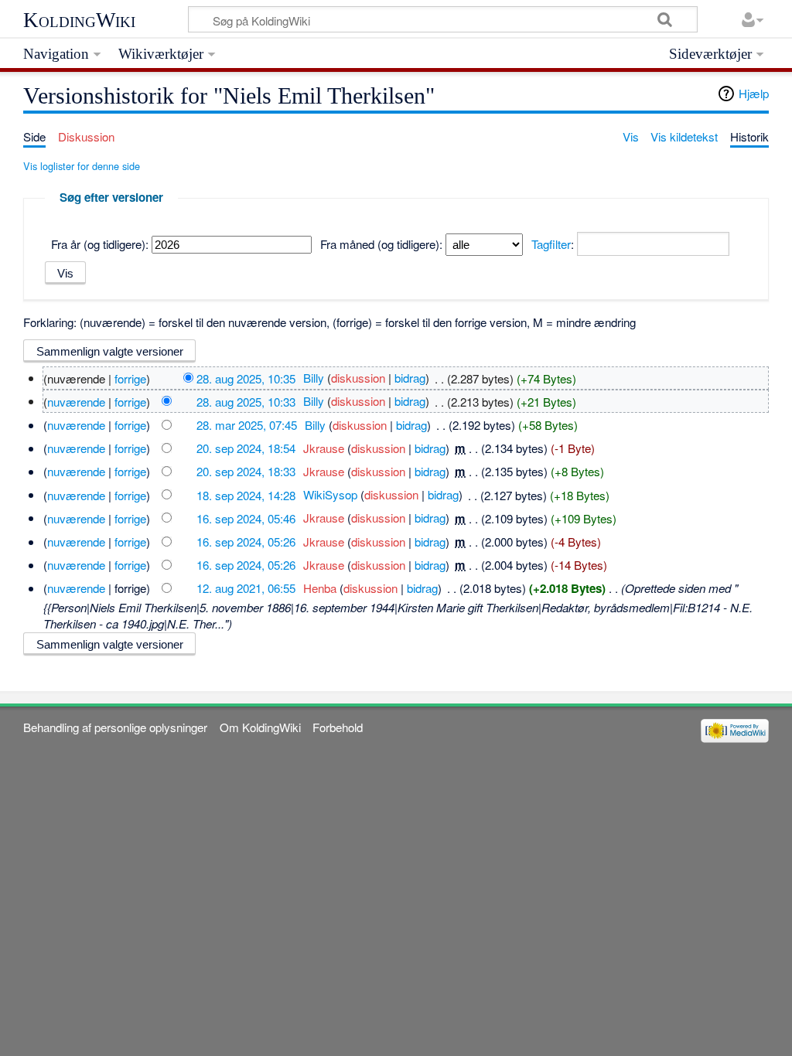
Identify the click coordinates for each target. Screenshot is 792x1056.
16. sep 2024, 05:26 (245, 541)
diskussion (358, 378)
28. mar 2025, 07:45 (246, 425)
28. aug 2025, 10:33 (245, 401)
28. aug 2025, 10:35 (245, 378)
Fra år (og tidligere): (99, 244)
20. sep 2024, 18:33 (245, 471)
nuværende (76, 401)
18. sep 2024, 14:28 (245, 494)
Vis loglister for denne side (81, 165)
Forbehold (337, 727)
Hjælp (754, 93)
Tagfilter (551, 244)
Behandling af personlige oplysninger (115, 727)
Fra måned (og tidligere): (381, 244)
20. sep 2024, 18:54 (245, 448)
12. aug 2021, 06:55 (245, 588)
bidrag (409, 378)
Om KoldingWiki (260, 727)
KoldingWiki (79, 20)
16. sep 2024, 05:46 (245, 517)
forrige (130, 378)
